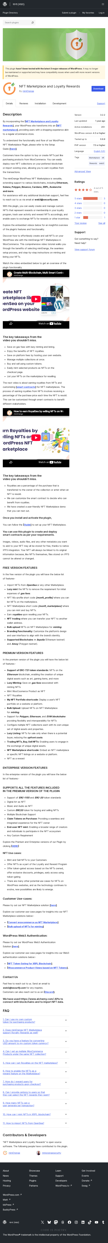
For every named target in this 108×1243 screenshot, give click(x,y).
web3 (101, 163)
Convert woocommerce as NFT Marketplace (33, 922)
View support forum (85, 249)
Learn (58, 1170)
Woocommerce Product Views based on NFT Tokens (37, 967)
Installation (40, 103)
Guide (27, 524)
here (13, 148)
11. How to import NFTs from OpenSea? (23, 1123)
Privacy (7, 1185)
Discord (49, 992)
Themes (33, 1175)
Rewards (93, 163)
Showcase (34, 1170)
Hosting (7, 1180)
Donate (87, 1180)
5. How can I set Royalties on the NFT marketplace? (30, 1063)
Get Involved (88, 1170)
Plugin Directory (10, 12)
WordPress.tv (63, 1185)
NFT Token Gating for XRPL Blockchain (29, 963)
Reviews (23, 103)
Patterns (33, 1185)
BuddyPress (10, 1209)
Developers (61, 1180)
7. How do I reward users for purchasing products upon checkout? (22, 1083)
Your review (81, 223)
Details (9, 103)
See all (101, 223)
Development (59, 103)
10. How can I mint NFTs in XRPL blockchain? (27, 1114)
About (6, 1170)
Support (101, 103)
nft (103, 158)
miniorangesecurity (51, 1152)
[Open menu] (103, 4)
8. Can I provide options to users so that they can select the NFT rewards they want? (26, 1093)
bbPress (8, 1204)
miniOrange (28, 91)
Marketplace (94, 158)
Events (85, 1175)
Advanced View (83, 171)
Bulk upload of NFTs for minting (25, 926)
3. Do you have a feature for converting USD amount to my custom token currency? (26, 1042)
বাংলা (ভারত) (14, 1222)
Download (98, 88)
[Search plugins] (32, 22)
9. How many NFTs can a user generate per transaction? (18, 1104)
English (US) (99, 151)
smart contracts (26, 387)
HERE (15, 846)
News (6, 1175)
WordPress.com (12, 1194)
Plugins (32, 1180)
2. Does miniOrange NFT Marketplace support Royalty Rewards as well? (22, 1031)
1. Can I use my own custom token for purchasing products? (19, 1020)
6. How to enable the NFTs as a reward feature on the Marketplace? (21, 1072)
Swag (86, 1185)
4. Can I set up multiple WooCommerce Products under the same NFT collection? (24, 1052)
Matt (7, 1199)
